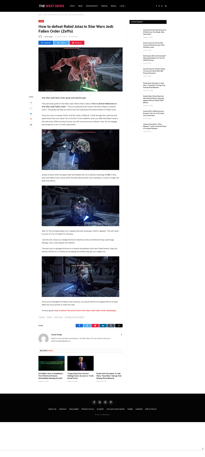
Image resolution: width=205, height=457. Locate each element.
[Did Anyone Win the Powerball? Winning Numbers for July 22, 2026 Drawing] (135, 59)
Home (72, 6)
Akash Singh (49, 36)
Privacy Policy (87, 409)
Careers (139, 409)
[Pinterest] (31, 119)
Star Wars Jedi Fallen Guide (74, 317)
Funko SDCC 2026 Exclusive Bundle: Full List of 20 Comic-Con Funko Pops (154, 113)
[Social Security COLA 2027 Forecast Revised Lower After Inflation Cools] (135, 46)
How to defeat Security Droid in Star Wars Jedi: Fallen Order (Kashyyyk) (85, 310)
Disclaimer (74, 409)
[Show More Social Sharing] (87, 43)
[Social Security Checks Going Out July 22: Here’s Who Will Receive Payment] (135, 72)
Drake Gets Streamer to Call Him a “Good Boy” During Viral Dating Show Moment (108, 376)
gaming (42, 317)
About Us (52, 409)
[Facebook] (31, 103)
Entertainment (92, 6)
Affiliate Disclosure (116, 409)
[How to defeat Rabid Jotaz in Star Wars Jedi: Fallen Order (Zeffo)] (80, 91)
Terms (130, 409)
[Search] (166, 6)
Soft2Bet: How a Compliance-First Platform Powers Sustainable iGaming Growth (50, 376)
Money (113, 6)
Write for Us (151, 409)
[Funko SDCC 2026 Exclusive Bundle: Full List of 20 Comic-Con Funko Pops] (135, 114)
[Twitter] (31, 108)
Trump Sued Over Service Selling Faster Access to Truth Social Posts (80, 376)
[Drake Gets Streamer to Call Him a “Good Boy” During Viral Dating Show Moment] (109, 363)
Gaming (104, 6)
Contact (63, 409)
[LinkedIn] (31, 113)
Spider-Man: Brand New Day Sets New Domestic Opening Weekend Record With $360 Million (153, 99)
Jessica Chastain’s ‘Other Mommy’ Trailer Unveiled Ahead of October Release (154, 126)
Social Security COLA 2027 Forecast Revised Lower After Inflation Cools (154, 45)
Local (122, 6)
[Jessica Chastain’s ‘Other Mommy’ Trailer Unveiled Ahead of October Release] (135, 127)
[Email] (31, 124)
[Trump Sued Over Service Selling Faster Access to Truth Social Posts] (80, 363)
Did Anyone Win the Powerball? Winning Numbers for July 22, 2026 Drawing (154, 58)
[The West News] (51, 6)
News (80, 6)
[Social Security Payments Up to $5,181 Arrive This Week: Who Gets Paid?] (135, 33)
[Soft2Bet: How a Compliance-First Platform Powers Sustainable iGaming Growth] (51, 363)
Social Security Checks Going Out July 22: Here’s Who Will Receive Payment (154, 71)
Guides (49, 317)
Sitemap (100, 409)
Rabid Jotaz (58, 317)
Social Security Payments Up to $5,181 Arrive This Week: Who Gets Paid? (154, 32)
